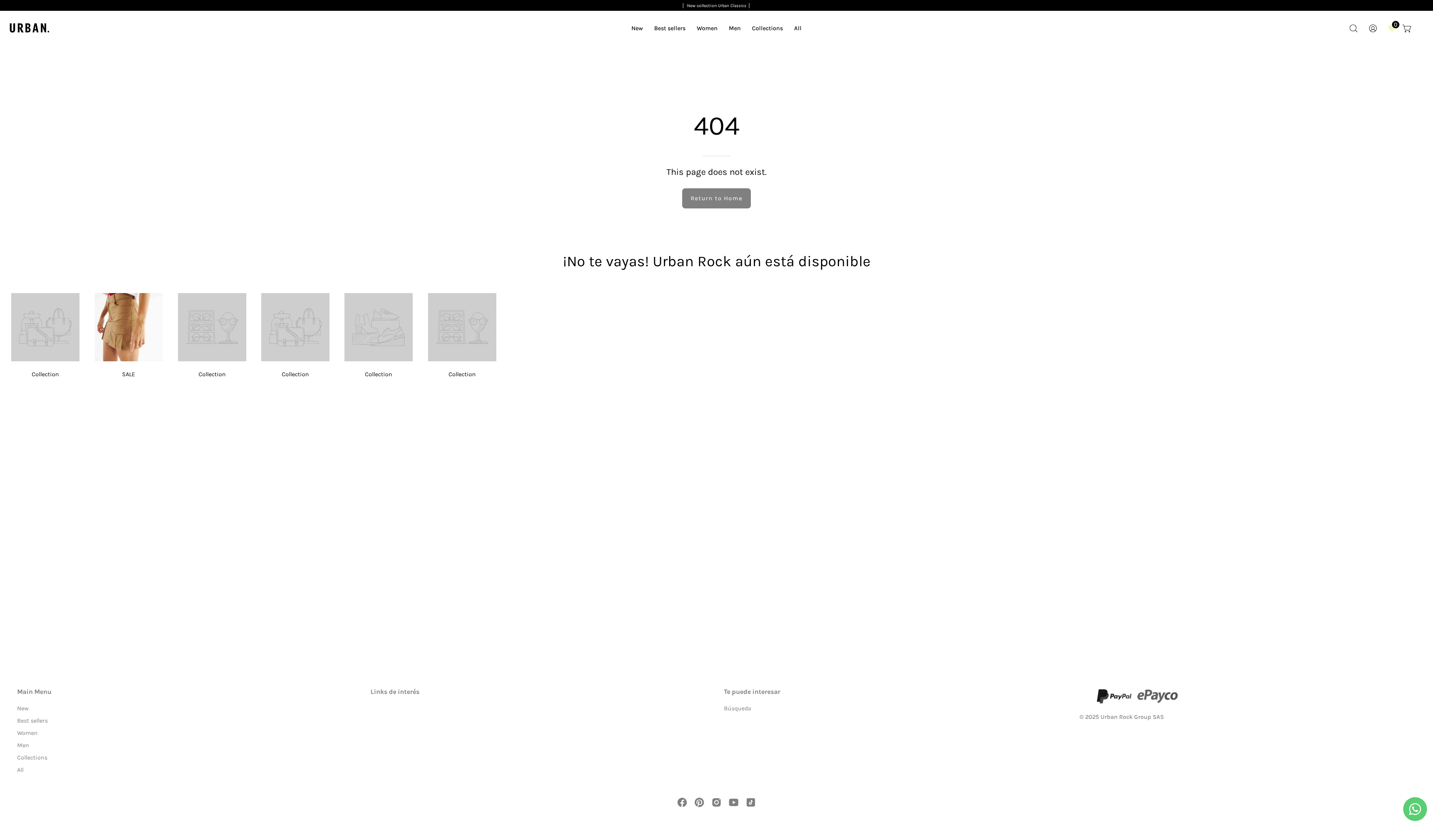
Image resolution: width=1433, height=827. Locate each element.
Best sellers (32, 720)
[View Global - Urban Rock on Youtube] (733, 802)
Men (23, 745)
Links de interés (395, 691)
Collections (32, 757)
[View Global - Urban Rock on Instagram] (716, 802)
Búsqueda (737, 708)
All (20, 769)
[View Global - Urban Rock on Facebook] (682, 802)
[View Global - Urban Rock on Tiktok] (750, 802)
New (23, 708)
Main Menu (34, 691)
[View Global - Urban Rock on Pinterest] (699, 802)
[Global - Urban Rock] (29, 28)
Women (27, 732)
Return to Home (716, 198)
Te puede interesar (752, 691)
